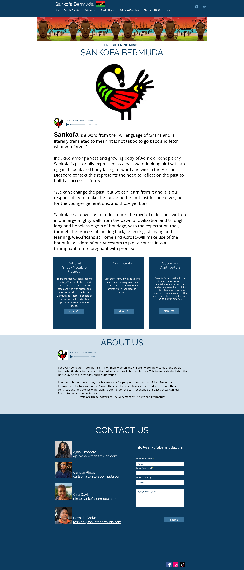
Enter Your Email (144, 468)
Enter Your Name (144, 459)
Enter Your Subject (145, 477)
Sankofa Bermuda (74, 4)
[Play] (67, 124)
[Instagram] (175, 564)
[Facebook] (169, 564)
